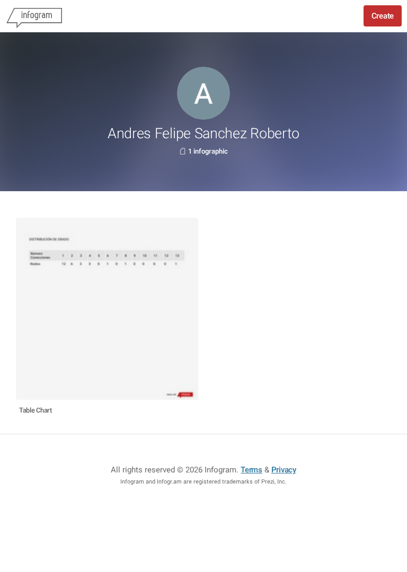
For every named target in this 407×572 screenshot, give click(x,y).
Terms (251, 470)
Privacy (283, 470)
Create (382, 16)
